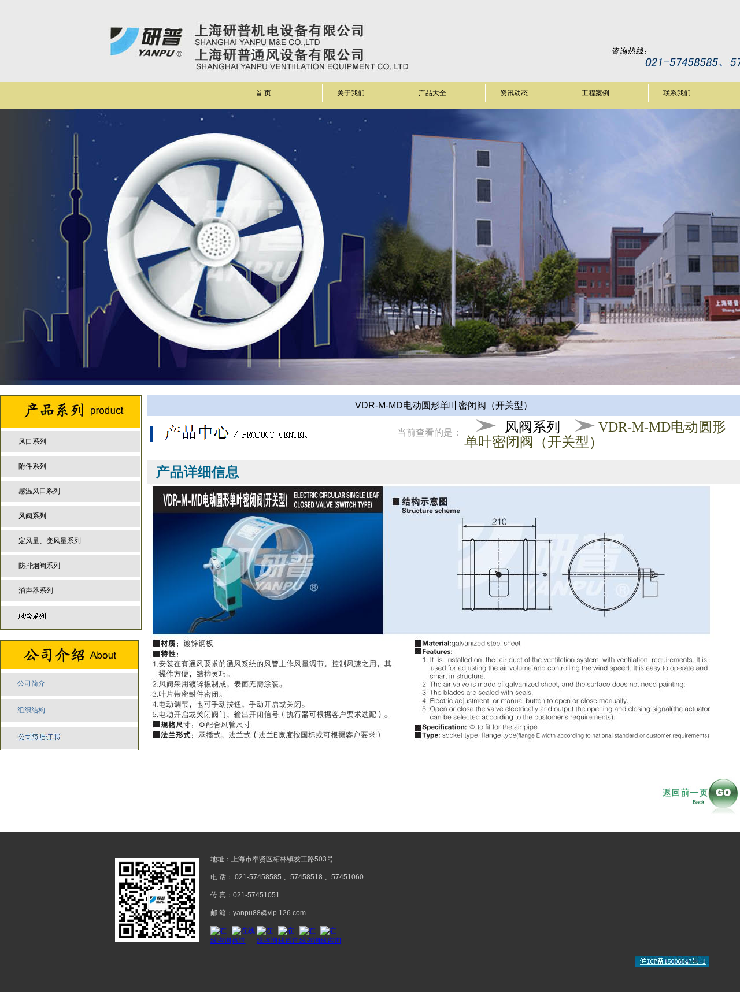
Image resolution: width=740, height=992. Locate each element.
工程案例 (595, 93)
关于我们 (351, 93)
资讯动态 (514, 93)
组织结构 (31, 710)
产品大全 (432, 93)
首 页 (263, 93)
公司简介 (31, 683)
